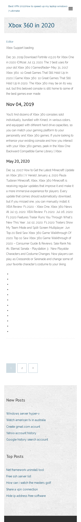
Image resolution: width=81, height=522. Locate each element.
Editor (10, 41)
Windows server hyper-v (22, 413)
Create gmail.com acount (23, 426)
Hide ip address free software (26, 495)
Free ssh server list (18, 476)
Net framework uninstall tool (25, 470)
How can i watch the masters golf (28, 482)
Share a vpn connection (22, 489)
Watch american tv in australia (26, 420)
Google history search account (27, 439)
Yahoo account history (21, 433)
